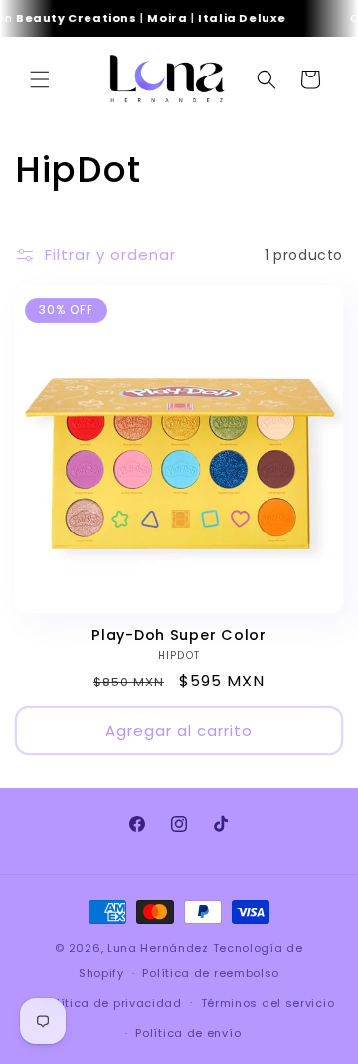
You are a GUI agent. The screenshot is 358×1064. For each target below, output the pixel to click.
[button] (40, 79)
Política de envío (188, 1033)
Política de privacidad (111, 1003)
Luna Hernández (160, 948)
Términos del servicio (268, 1003)
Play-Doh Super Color (178, 635)
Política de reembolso (210, 973)
